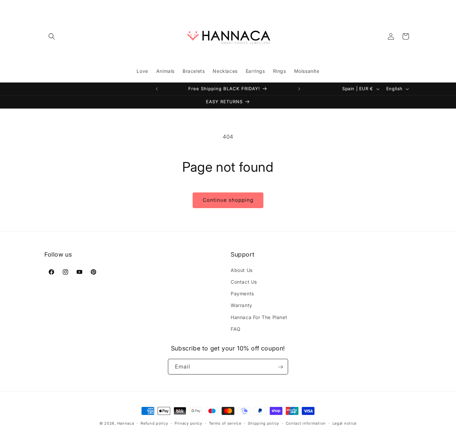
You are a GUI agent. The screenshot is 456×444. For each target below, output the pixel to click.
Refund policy (154, 423)
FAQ (236, 328)
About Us (242, 270)
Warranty (241, 305)
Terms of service (225, 423)
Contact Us (244, 281)
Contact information (306, 423)
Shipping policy (263, 423)
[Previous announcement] (157, 89)
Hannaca (125, 423)
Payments (242, 293)
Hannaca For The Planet (259, 317)
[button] (51, 36)
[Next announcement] (299, 89)
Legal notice (344, 423)
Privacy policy (188, 423)
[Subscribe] (280, 367)
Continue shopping (228, 200)
